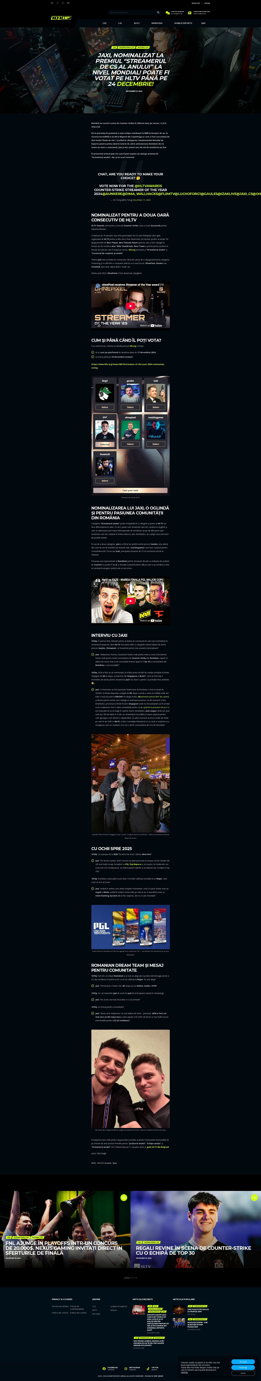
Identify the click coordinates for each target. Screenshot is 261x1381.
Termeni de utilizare (60, 1306)
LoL (120, 23)
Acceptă (243, 1361)
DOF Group (158, 1376)
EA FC (137, 23)
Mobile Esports (183, 23)
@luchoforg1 (188, 194)
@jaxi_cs (244, 194)
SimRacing (157, 23)
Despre (207, 3)
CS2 (104, 23)
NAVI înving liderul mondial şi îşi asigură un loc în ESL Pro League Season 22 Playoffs (148, 1343)
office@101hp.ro (176, 13)
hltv (94, 1163)
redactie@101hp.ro (199, 13)
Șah (203, 23)
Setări (243, 1373)
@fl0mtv (166, 194)
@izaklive (227, 194)
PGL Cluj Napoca (133, 864)
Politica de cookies (78, 1313)
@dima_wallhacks (140, 194)
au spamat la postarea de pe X (154, 707)
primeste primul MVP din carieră (153, 696)
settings (184, 1372)
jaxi (115, 1163)
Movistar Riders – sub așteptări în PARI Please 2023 (197, 1324)
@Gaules (209, 194)
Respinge (243, 1367)
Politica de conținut (60, 1313)
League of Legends (118, 1306)
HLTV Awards (105, 1163)
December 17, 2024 (141, 200)
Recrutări (196, 3)
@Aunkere (112, 194)
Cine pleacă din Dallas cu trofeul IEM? (198, 1310)
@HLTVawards (148, 186)
